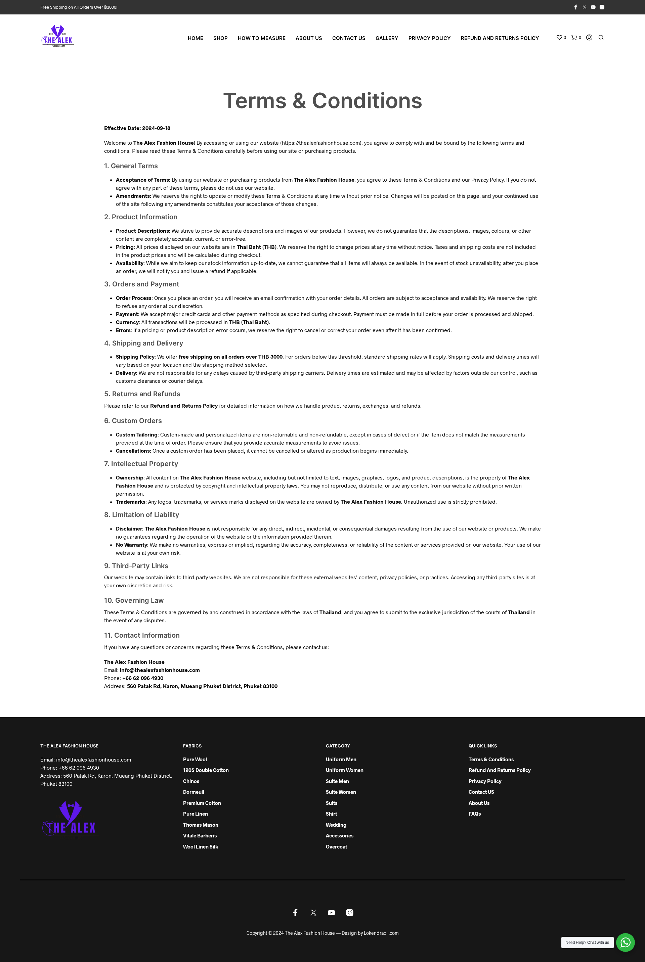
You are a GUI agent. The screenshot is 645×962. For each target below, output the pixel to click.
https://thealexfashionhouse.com (321, 142)
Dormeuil (193, 792)
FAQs (475, 814)
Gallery (387, 38)
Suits (331, 803)
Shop (220, 38)
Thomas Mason (200, 825)
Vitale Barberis (200, 835)
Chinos (191, 781)
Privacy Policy (429, 38)
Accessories (339, 835)
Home (195, 38)
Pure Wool (195, 759)
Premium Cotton (202, 803)
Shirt (331, 814)
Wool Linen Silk (200, 846)
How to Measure (262, 38)
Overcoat (336, 846)
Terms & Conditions (491, 759)
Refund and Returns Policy (500, 38)
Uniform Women (344, 770)
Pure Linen (195, 814)
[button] (561, 37)
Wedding (336, 825)
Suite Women (341, 792)
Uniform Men (341, 759)
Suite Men (337, 781)
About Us (309, 38)
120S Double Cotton (206, 770)
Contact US (349, 38)
